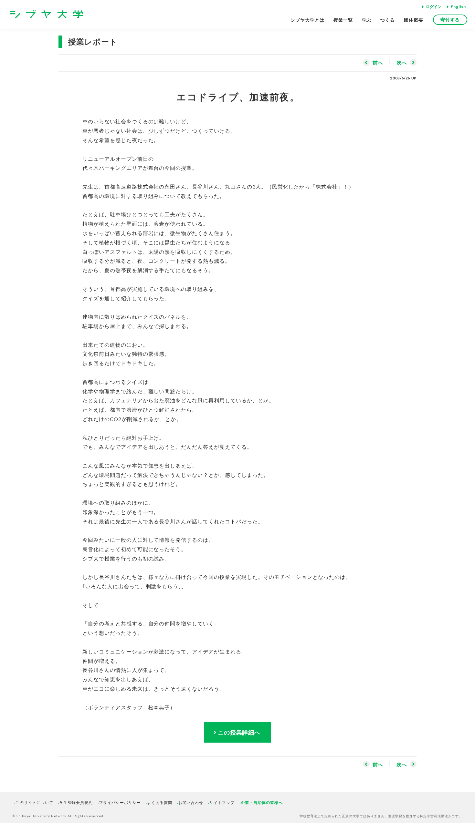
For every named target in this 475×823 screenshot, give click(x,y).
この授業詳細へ (239, 732)
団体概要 (413, 20)
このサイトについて (34, 802)
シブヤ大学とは (307, 20)
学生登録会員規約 (76, 802)
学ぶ (367, 20)
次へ (401, 62)
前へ (378, 62)
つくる (387, 20)
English (458, 6)
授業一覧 (343, 20)
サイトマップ (222, 802)
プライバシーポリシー (120, 802)
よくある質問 (159, 802)
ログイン (433, 6)
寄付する (450, 19)
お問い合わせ (191, 802)
